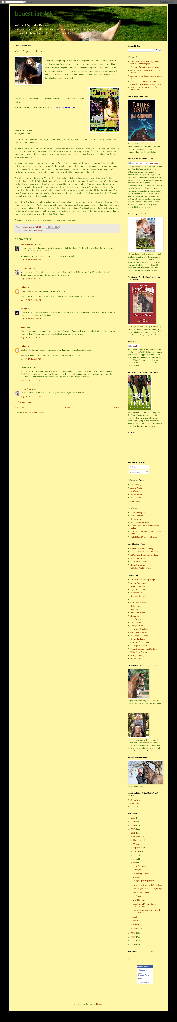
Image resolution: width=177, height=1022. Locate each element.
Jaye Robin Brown (28, 244)
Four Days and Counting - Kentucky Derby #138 (147, 911)
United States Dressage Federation (143, 537)
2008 (133, 944)
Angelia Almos (26, 231)
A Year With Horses (138, 583)
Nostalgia (136, 877)
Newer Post (19, 407)
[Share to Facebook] (55, 227)
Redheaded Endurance (139, 635)
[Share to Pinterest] (58, 227)
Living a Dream (136, 625)
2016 (133, 817)
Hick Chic (134, 609)
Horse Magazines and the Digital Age (147, 888)
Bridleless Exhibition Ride (140, 568)
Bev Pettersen (135, 799)
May (135, 862)
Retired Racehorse (137, 639)
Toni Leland (135, 806)
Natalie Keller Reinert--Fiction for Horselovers (143, 88)
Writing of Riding (137, 655)
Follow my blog (145, 982)
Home (67, 407)
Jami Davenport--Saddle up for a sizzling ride (146, 77)
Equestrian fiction (143, 975)
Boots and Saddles (137, 596)
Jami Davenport (136, 619)
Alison (23, 327)
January (136, 928)
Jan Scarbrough (136, 484)
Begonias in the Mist (138, 589)
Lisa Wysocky (135, 491)
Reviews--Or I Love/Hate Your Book (147, 884)
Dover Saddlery (136, 515)
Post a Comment (24, 402)
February (137, 924)
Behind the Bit (136, 592)
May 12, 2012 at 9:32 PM (31, 300)
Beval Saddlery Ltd (138, 512)
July (135, 855)
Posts (133, 467)
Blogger (99, 1004)
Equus (132, 599)
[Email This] (47, 227)
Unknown (25, 287)
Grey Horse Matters (138, 602)
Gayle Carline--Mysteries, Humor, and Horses (145, 71)
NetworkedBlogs (142, 966)
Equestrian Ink (34, 13)
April (135, 917)
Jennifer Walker (136, 487)
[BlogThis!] (50, 227)
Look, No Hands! (139, 866)
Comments (135, 472)
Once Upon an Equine (139, 632)
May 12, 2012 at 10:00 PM (31, 318)
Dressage (141, 978)
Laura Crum (26, 268)
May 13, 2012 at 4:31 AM (31, 337)
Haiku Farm (135, 606)
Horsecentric (135, 615)
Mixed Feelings (139, 900)
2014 (133, 825)
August (136, 851)
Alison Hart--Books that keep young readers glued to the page (144, 62)
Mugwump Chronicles (139, 629)
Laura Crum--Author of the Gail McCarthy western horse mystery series (145, 82)
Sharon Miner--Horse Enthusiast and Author (144, 526)
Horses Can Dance (137, 564)
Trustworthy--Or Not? (141, 873)
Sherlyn (24, 308)
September (137, 847)
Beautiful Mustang (137, 586)
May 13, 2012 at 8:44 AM (31, 359)
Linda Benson (135, 622)
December (137, 836)
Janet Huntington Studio (139, 522)
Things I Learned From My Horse (143, 648)
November (137, 840)
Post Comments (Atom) (34, 412)
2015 (133, 821)
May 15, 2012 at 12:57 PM (31, 396)
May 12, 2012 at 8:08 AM (31, 259)
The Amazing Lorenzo (139, 561)
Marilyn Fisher (136, 494)
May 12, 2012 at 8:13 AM (31, 278)
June (135, 859)
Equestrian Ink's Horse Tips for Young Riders (145, 904)
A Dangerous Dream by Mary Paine (144, 555)
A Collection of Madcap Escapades (144, 579)
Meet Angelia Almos (141, 892)
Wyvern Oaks (135, 658)
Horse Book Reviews (138, 612)
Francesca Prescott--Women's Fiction (144, 67)
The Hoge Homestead (138, 645)
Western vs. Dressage (138, 558)
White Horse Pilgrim (138, 652)
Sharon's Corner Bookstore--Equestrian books (145, 532)
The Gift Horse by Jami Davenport (144, 551)
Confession (137, 896)
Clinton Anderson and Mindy (141, 548)
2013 (133, 829)
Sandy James (135, 501)
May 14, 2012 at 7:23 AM (31, 380)
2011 (133, 933)
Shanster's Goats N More (140, 642)
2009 (133, 940)
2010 (133, 937)
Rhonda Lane (135, 497)
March (136, 920)
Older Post (115, 407)
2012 (133, 833)
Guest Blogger (38, 231)
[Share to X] (53, 227)
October (136, 843)
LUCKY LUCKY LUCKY (143, 881)
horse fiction (142, 977)
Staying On (137, 869)
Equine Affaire (136, 519)
